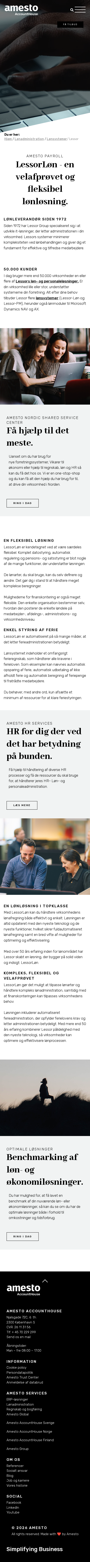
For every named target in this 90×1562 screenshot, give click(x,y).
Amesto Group (18, 1449)
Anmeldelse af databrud (25, 1382)
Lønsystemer (57, 139)
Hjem (8, 139)
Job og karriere (18, 1480)
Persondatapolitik (20, 1373)
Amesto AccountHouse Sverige (30, 1423)
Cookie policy (16, 1368)
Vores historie (17, 1486)
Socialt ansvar (17, 1471)
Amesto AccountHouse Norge (29, 1432)
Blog (10, 1476)
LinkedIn (13, 1508)
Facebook (14, 1503)
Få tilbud (70, 24)
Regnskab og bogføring (24, 1409)
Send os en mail (19, 1337)
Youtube (13, 1512)
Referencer (15, 1466)
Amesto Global (18, 1414)
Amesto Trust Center (23, 1377)
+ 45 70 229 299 (24, 1332)
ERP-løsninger (17, 1399)
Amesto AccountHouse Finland (30, 1440)
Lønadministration (29, 139)
